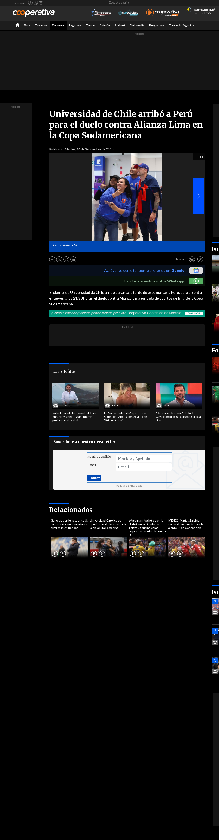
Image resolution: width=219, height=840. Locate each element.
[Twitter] (36, 3)
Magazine (41, 25)
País (27, 25)
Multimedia (137, 25)
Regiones (75, 25)
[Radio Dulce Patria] (101, 13)
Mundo (90, 25)
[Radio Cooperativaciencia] (128, 13)
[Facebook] (30, 3)
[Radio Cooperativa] (162, 13)
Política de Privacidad (129, 486)
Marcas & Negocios (181, 25)
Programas (156, 25)
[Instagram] (41, 3)
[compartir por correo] (192, 259)
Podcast (120, 25)
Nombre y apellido (99, 456)
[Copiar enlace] (200, 259)
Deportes (58, 25)
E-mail (91, 465)
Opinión (105, 25)
